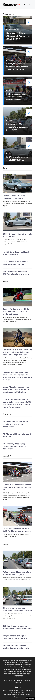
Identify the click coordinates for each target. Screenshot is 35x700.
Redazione (15, 695)
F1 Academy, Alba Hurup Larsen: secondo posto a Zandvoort (14, 446)
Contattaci (17, 682)
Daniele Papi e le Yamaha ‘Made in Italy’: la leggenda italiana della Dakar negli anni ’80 (17, 352)
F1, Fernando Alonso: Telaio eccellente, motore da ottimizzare (16, 97)
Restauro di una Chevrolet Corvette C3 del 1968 (17, 36)
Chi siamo (7, 695)
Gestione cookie (30, 698)
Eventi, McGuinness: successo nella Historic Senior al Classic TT (17, 67)
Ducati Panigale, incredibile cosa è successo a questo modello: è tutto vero (16, 311)
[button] (24, 5)
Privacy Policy (25, 695)
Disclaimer (17, 697)
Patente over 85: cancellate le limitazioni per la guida (17, 127)
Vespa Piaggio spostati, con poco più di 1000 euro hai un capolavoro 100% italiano (16, 389)
